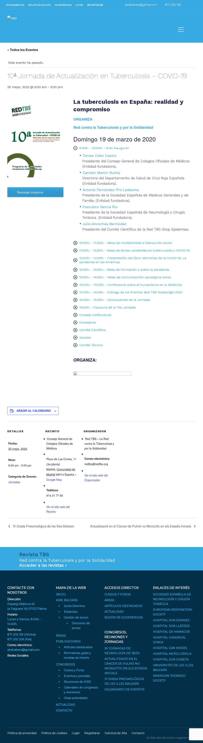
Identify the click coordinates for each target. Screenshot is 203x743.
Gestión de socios (76, 617)
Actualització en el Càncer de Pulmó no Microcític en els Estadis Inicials (141, 526)
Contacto (64, 710)
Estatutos (70, 611)
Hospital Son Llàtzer (171, 626)
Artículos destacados (78, 647)
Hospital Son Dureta (171, 659)
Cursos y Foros (74, 670)
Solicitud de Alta (116, 733)
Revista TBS (34, 554)
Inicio (61, 594)
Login (76, 733)
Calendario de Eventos (124, 689)
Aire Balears (67, 600)
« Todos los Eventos (22, 49)
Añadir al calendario (33, 411)
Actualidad (65, 705)
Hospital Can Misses (170, 648)
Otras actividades (75, 698)
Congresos (65, 664)
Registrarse (92, 733)
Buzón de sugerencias (123, 617)
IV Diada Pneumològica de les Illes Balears (43, 526)
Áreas (61, 635)
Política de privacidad (21, 733)
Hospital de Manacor (171, 632)
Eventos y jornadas (77, 676)
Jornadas (14, 482)
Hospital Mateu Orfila (172, 654)
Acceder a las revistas (41, 565)
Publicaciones (68, 641)
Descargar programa (30, 192)
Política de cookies (54, 733)
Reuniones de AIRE (77, 681)
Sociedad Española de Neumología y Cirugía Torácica (172, 599)
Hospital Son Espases (171, 620)
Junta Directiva (74, 606)
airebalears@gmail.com (23, 650)
